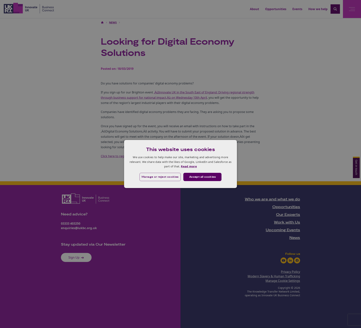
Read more (189, 166)
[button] (160, 177)
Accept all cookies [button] (202, 177)
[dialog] (180, 164)
